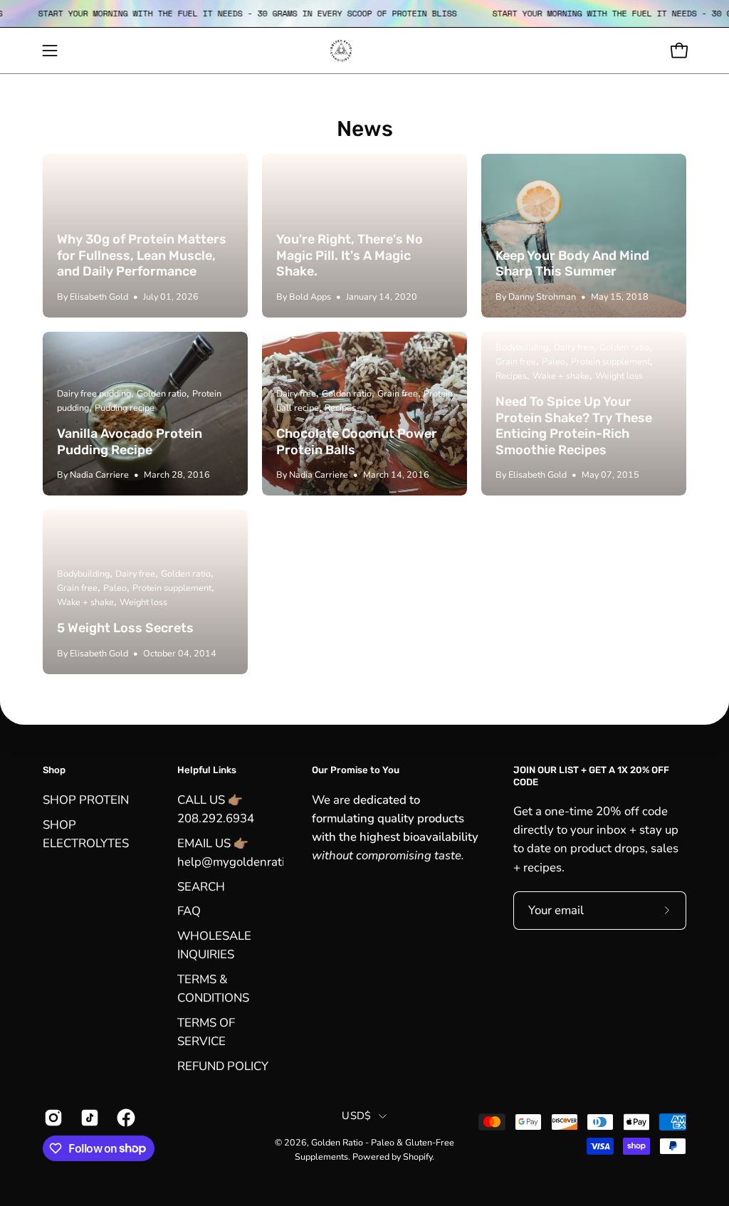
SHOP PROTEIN (86, 800)
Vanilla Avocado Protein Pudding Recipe (129, 442)
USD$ (356, 1115)
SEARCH (201, 886)
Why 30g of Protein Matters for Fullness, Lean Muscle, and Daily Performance (141, 255)
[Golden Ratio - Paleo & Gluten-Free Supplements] (364, 50)
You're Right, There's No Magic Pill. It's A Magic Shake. (349, 255)
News (365, 129)
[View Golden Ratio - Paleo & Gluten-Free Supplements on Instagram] (52, 1117)
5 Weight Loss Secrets (125, 628)
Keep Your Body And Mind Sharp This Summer (572, 264)
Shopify (417, 1156)
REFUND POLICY (222, 1065)
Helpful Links (206, 770)
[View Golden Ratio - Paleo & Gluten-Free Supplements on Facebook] (124, 1117)
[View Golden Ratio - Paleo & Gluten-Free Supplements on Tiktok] (88, 1117)
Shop (54, 770)
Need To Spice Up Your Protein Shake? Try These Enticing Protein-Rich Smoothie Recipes (573, 426)
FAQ (189, 911)
